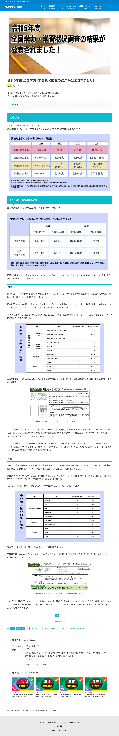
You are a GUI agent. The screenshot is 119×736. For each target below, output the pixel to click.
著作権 (42, 722)
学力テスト (61, 628)
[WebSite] (29, 665)
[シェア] (2, 361)
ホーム (11, 710)
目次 (17, 105)
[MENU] (111, 7)
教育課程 (81, 628)
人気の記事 (33, 628)
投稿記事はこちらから (33, 659)
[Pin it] (2, 375)
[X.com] (38, 665)
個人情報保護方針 (73, 722)
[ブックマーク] (2, 366)
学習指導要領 (71, 628)
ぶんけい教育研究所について (56, 722)
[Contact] (106, 7)
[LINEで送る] (2, 370)
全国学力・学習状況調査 (47, 628)
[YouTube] (47, 665)
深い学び (89, 628)
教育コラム (20, 628)
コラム (10, 86)
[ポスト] (2, 356)
